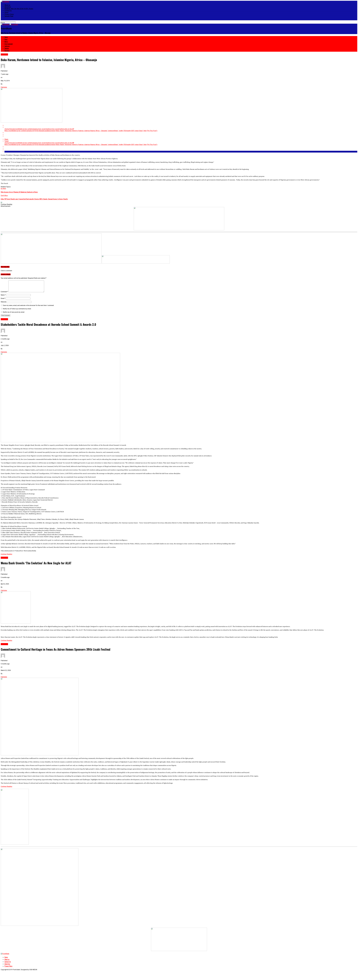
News (5, 39)
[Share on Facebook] (180, 125)
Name (3, 295)
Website (3, 302)
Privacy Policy (9, 14)
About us (7, 5)
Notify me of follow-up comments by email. (17, 309)
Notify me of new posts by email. (14, 312)
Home (6, 12)
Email (3, 298)
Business (7, 50)
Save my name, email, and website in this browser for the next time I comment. (28, 305)
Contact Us (8, 10)
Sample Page (8, 16)
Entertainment (8, 44)
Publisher (4, 87)
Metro (6, 42)
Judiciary (7, 46)
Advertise (7, 7)
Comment (4, 292)
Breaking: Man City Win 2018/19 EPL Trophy (18, 9)
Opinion (6, 48)
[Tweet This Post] (180, 127)
